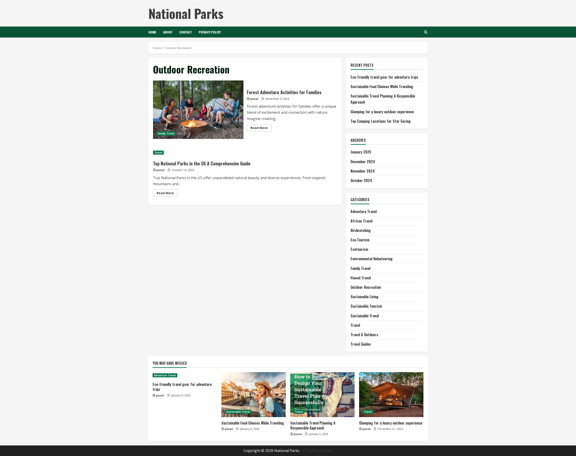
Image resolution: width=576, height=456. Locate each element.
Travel (158, 152)
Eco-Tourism (360, 239)
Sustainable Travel (365, 315)
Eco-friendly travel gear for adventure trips (384, 77)
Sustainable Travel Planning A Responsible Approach (312, 425)
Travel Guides (361, 344)
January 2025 (361, 152)
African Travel (361, 221)
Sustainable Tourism (366, 306)
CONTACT (185, 32)
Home (152, 32)
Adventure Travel (364, 211)
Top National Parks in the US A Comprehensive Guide (201, 163)
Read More (260, 128)
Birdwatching (361, 230)
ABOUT (168, 32)
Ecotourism (359, 249)
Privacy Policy (210, 32)
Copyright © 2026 (258, 450)
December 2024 (363, 161)
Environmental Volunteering (372, 258)
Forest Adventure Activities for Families (198, 109)
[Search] (426, 32)
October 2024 (361, 180)
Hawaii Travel (361, 277)
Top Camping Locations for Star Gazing (381, 121)
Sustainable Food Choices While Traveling (382, 86)
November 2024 (363, 171)
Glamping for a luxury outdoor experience (382, 111)
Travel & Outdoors (364, 334)
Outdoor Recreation (366, 287)
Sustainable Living (364, 296)
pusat (254, 99)
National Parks (185, 13)
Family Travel (166, 133)
